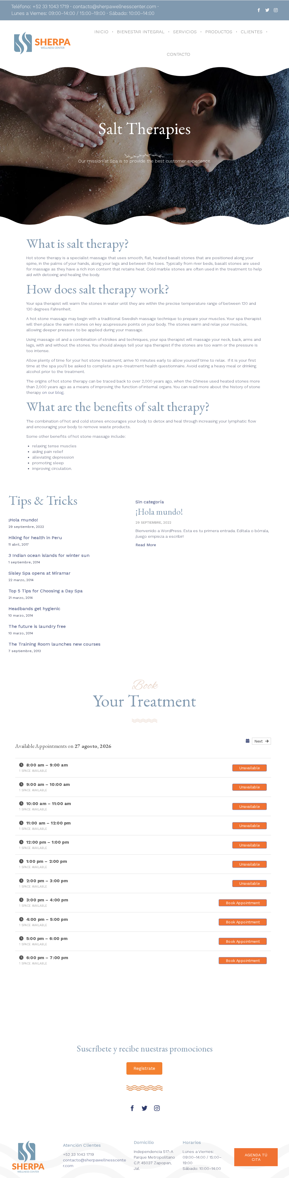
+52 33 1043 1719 (78, 1154)
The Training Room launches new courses (54, 644)
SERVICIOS (185, 31)
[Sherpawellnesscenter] (42, 43)
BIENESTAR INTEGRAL (141, 31)
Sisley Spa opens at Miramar (39, 573)
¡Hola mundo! (23, 520)
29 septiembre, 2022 (153, 522)
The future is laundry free (37, 626)
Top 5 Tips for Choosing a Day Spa (45, 591)
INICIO (101, 31)
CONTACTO (178, 54)
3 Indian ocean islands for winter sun (48, 555)
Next (259, 741)
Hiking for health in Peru (35, 537)
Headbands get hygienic (34, 608)
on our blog (53, 392)
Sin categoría (149, 501)
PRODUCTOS (218, 31)
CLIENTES (251, 31)
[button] (145, 545)
